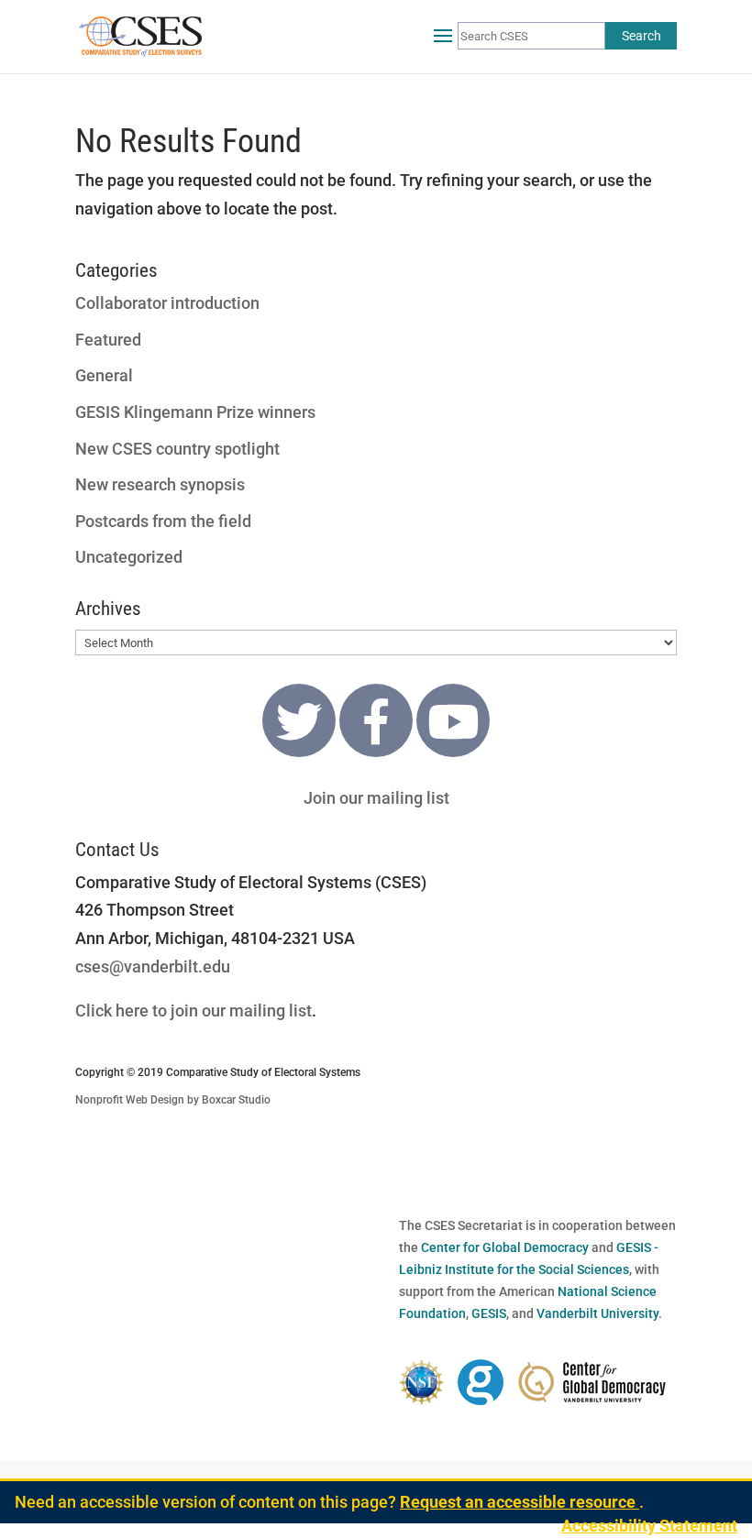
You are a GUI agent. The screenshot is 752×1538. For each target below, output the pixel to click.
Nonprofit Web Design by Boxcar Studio (173, 1099)
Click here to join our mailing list (193, 1010)
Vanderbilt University (597, 1313)
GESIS (488, 1313)
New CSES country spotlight (177, 448)
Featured (108, 339)
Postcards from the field (163, 521)
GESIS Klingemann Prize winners (195, 412)
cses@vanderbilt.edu (152, 966)
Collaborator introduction (167, 303)
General (104, 375)
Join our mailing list (376, 797)
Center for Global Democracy (505, 1247)
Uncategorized (128, 556)
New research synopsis (160, 484)
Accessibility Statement (649, 1525)
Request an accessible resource (519, 1501)
